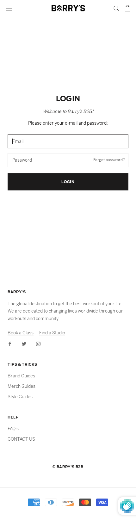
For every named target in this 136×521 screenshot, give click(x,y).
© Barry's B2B (68, 466)
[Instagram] (38, 343)
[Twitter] (24, 343)
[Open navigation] (9, 8)
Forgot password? (109, 159)
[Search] (116, 8)
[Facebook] (10, 343)
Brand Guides (21, 376)
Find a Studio (52, 333)
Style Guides (20, 397)
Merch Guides (21, 386)
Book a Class (21, 333)
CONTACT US (21, 439)
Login (67, 181)
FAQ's (13, 428)
